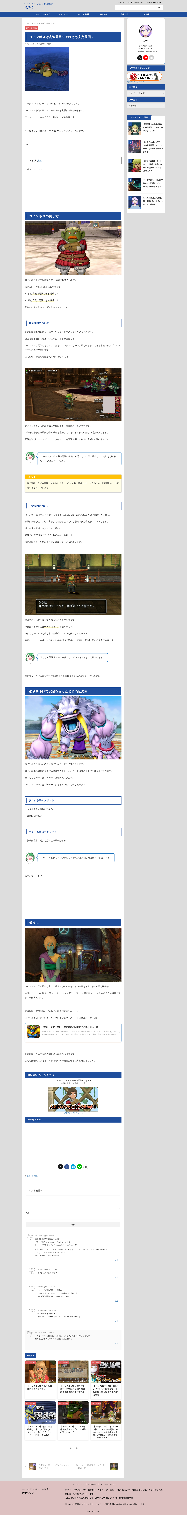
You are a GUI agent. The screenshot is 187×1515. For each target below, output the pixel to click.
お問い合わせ (137, 2)
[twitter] (60, 1166)
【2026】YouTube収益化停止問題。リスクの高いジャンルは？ (153, 127)
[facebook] (66, 1166)
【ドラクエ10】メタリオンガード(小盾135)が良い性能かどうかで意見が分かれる (72, 1389)
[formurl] (151, 57)
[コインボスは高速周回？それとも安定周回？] (73, 1166)
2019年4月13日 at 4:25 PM (47, 1287)
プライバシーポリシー (153, 2)
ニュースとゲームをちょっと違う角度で (36, 1489)
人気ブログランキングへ (73, 1113)
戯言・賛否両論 (33, 1176)
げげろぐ (29, 7)
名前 (28, 1213)
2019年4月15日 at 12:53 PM (44, 1333)
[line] (79, 1166)
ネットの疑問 (83, 14)
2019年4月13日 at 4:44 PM (47, 1310)
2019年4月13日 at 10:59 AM (44, 1236)
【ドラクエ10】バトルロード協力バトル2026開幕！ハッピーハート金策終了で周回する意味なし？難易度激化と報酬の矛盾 (105, 1432)
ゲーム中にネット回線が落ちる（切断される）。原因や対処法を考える (153, 183)
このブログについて (123, 2)
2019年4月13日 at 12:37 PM (47, 1269)
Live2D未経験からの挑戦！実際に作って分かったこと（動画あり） (153, 201)
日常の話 (103, 14)
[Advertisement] (73, 192)
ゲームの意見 (144, 14)
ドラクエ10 (63, 14)
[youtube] (145, 57)
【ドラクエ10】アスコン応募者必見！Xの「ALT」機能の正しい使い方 (73, 1429)
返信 (116, 1260)
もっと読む (74, 1448)
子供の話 (124, 14)
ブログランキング (42, 14)
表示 (40, 160)
